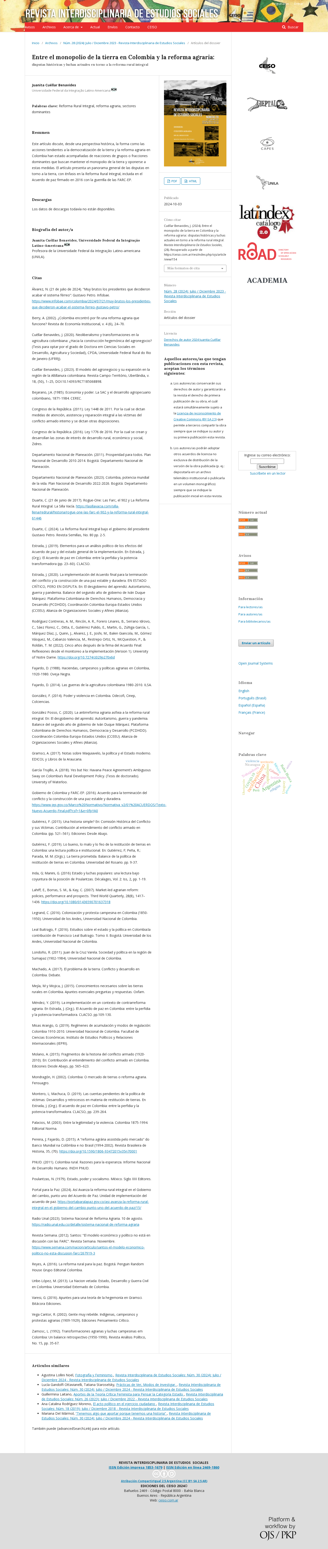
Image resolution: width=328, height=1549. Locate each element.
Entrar (298, 3)
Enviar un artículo (256, 643)
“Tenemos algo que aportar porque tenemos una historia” (121, 1413)
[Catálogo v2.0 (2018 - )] (267, 239)
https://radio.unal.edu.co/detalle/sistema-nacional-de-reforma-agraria (85, 1224)
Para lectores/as (250, 607)
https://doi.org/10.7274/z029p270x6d (86, 657)
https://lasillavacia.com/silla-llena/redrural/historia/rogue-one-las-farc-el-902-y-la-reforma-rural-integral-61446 (90, 512)
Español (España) (251, 705)
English (243, 691)
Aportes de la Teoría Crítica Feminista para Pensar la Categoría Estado (128, 1394)
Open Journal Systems (255, 663)
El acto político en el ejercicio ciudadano (124, 1404)
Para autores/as (250, 614)
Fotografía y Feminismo (94, 1375)
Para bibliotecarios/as (254, 621)
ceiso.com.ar (168, 1500)
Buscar (292, 27)
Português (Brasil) (252, 698)
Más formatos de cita (183, 268)
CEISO (152, 27)
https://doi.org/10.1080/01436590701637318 (75, 902)
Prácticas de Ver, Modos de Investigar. (146, 1384)
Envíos (113, 27)
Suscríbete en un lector (267, 473)
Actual (95, 27)
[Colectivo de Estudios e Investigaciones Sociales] (267, 83)
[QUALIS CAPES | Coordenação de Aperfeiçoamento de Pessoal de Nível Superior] (267, 161)
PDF (174, 181)
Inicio (35, 43)
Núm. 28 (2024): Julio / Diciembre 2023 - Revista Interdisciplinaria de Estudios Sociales (124, 43)
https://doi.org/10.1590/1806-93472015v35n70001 (98, 1151)
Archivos (49, 27)
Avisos (30, 27)
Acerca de (71, 27)
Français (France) (251, 712)
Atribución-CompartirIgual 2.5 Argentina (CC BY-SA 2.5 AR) (164, 1481)
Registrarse (280, 3)
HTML (192, 181)
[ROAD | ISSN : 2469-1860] (267, 258)
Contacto (132, 27)
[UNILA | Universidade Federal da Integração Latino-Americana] (267, 200)
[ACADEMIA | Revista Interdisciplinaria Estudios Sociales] (267, 297)
